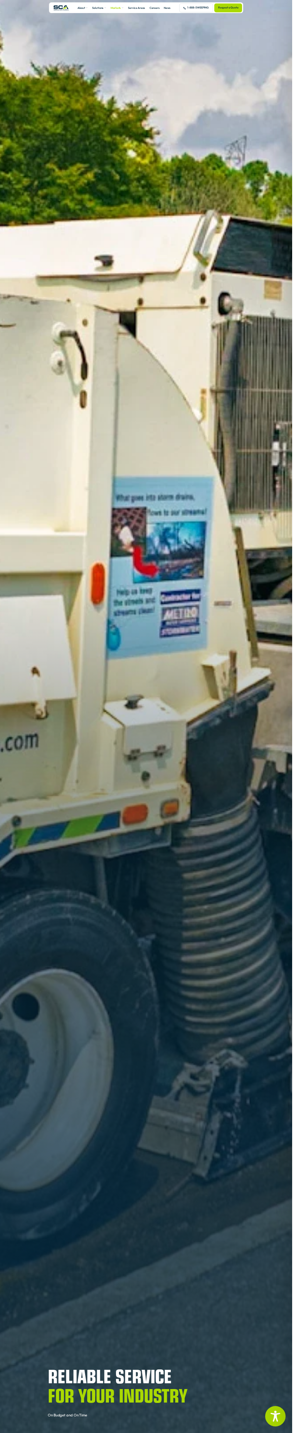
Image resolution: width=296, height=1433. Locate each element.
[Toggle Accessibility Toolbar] (275, 1416)
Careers (155, 8)
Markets (116, 8)
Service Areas (136, 8)
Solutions (97, 8)
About (81, 8)
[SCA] (61, 7)
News (167, 8)
